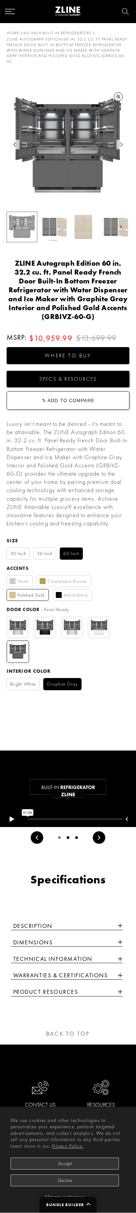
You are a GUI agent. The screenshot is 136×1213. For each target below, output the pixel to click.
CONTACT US (40, 1105)
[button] (68, 355)
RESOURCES (101, 1105)
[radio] (18, 553)
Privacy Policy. (68, 1146)
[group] (22, 227)
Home (13, 33)
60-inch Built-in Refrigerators (57, 33)
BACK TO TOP (68, 1033)
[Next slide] (121, 144)
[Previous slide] (37, 837)
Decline (65, 1180)
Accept (65, 1163)
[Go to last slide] (14, 144)
